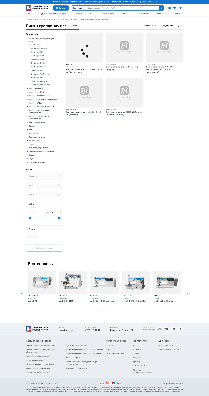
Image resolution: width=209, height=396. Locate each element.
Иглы (108, 349)
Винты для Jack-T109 (39, 66)
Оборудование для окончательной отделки (84, 349)
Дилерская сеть (166, 345)
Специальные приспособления (41, 151)
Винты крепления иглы (41, 85)
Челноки (32, 155)
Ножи (31, 129)
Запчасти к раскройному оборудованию (39, 117)
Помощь (126, 13)
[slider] (30, 218)
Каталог (62, 8)
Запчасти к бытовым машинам (41, 106)
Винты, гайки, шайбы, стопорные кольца (42, 40)
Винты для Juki (37, 70)
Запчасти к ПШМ (35, 103)
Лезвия (32, 126)
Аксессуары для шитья (115, 353)
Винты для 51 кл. (37, 56)
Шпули (31, 159)
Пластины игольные (37, 137)
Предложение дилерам (169, 349)
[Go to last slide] (21, 293)
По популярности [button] (167, 26)
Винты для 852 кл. (38, 59)
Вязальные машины (74, 357)
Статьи (29, 13)
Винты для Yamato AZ (40, 81)
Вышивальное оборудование (38, 368)
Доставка (137, 349)
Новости (78, 13)
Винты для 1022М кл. (39, 48)
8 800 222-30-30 (92, 330)
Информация (108, 13)
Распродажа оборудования (55, 13)
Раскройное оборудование (37, 356)
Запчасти (32, 34)
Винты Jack (35, 45)
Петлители (33, 133)
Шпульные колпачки (37, 162)
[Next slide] (187, 293)
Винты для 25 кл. (37, 52)
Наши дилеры (143, 13)
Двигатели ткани (36, 88)
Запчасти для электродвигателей (43, 99)
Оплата (136, 353)
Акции (92, 13)
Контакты (179, 13)
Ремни (31, 144)
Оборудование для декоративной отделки (84, 353)
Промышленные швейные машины (40, 345)
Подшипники (34, 140)
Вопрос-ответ (139, 366)
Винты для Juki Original (40, 74)
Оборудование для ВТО (36, 360)
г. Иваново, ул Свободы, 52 (121, 330)
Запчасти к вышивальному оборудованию (40, 111)
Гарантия (136, 361)
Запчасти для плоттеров (39, 96)
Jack (33, 236)
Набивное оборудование (76, 368)
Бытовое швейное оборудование (40, 364)
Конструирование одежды (77, 345)
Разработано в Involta (173, 383)
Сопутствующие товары (39, 148)
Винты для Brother (38, 63)
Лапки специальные (37, 122)
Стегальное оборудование (37, 372)
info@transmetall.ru (68, 330)
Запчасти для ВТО (36, 92)
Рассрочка (137, 357)
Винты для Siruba (38, 77)
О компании (162, 13)
